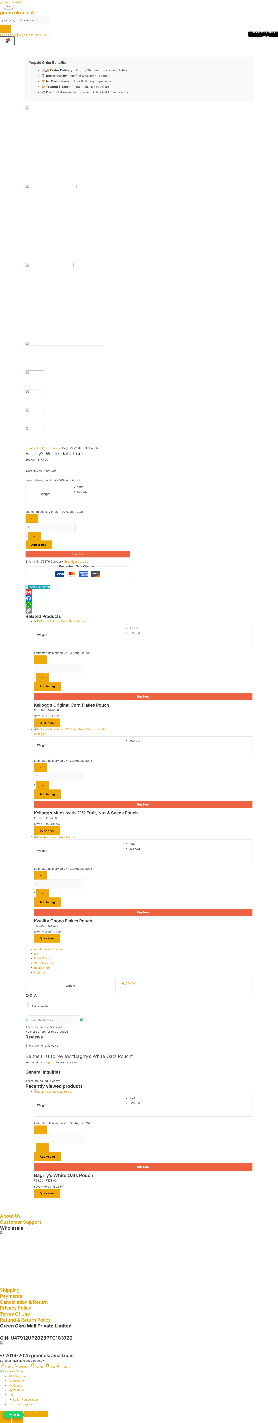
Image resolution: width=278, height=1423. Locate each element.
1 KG (121, 983)
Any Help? (13, 1415)
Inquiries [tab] (40, 972)
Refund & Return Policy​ (25, 1320)
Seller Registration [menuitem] (25, 1399)
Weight (45, 494)
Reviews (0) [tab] (42, 968)
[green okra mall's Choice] (60, 621)
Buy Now (78, 554)
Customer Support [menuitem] (21, 1404)
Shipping (9, 1290)
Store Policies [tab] (43, 963)
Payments (11, 1296)
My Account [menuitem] (16, 1381)
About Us (10, 1216)
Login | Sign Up (19, 34)
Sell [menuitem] (11, 1395)
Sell (44, 34)
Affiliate (35, 34)
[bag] (7, 40)
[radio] (102, 487)
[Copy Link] (78, 610)
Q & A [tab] (37, 954)
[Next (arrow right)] (17, 1420)
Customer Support (20, 1222)
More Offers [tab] (42, 958)
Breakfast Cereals (48, 448)
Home (29, 448)
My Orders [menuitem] (16, 1385)
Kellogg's (40, 734)
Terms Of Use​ (15, 1314)
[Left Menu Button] (11, 1371)
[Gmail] (78, 592)
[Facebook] (78, 598)
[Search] (5, 29)
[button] (45, 34)
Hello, (4, 34)
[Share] (30, 1414)
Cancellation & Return (24, 1302)
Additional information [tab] (49, 949)
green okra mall (10, 2)
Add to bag (39, 545)
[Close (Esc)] (42, 1414)
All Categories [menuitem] (18, 1376)
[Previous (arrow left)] (5, 1420)
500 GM (131, 983)
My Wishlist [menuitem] (16, 1390)
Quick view (47, 723)
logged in (49, 1062)
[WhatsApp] (78, 604)
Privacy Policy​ (15, 1308)
